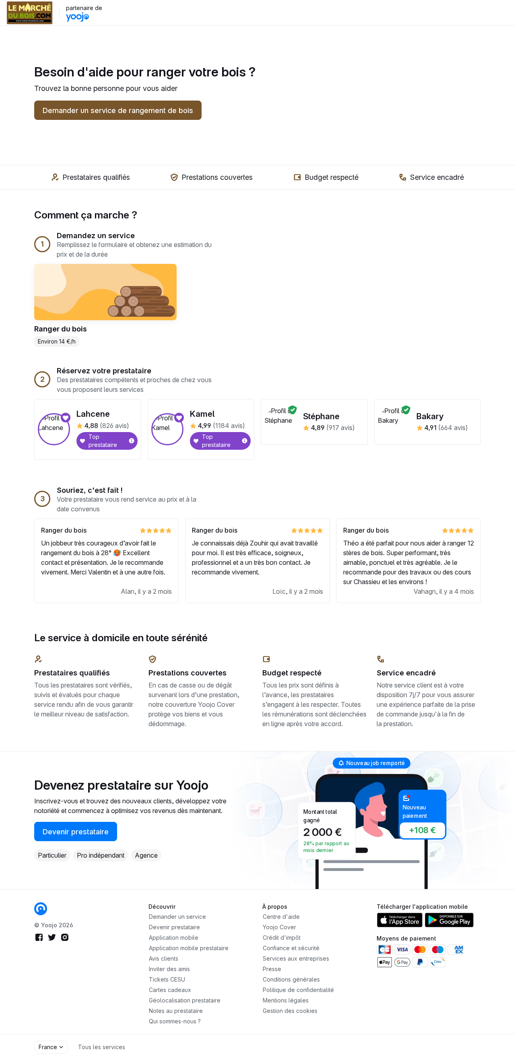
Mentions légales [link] (286, 1000)
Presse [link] (272, 968)
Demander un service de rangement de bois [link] (118, 110)
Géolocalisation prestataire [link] (184, 1000)
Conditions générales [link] (291, 979)
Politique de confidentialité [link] (298, 989)
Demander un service (177, 916)
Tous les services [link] (101, 1047)
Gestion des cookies (290, 1010)
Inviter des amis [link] (169, 968)
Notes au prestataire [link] (176, 1010)
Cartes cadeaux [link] (170, 989)
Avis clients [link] (163, 958)
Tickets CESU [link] (167, 979)
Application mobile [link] (173, 937)
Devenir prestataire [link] (76, 831)
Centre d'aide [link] (281, 916)
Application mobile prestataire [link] (189, 948)
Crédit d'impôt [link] (282, 937)
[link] (40, 908)
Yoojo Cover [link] (279, 927)
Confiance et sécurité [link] (291, 948)
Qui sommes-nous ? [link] (175, 1021)
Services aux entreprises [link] (296, 958)
